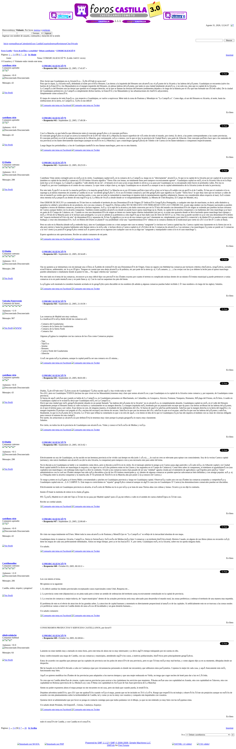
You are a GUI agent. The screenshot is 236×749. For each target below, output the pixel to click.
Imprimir (229, 55)
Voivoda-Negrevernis (12, 301)
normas (12, 43)
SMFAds (111, 745)
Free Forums (123, 745)
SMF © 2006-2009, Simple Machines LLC (130, 743)
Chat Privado (72, 43)
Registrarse (62, 43)
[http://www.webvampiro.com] (17, 328)
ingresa (37, 30)
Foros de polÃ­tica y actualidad (25, 51)
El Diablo (6, 162)
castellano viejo (9, 65)
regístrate (46, 30)
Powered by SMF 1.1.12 (97, 743)
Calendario (26, 43)
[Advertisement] (51, 46)
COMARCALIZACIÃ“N (65, 51)
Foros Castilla (6, 51)
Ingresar (53, 43)
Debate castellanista (46, 51)
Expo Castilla (36, 43)
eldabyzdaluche (9, 635)
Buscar (18, 43)
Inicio (6, 43)
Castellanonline (9, 563)
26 (25, 54)
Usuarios (46, 43)
